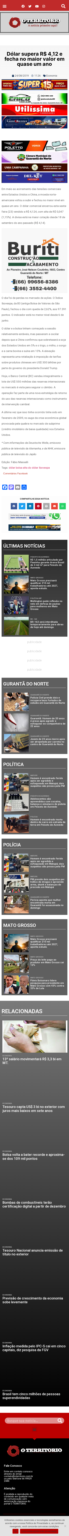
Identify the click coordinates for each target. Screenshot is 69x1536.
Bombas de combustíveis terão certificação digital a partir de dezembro (34, 1204)
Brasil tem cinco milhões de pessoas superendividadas (31, 1396)
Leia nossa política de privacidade (39, 1531)
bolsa (19, 467)
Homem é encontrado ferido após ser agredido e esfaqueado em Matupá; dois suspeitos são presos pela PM (47, 782)
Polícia (34, 817)
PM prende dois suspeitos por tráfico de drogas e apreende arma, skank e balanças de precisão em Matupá (47, 883)
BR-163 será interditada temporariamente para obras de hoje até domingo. (46, 624)
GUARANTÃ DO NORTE (39, 695)
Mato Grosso (36, 578)
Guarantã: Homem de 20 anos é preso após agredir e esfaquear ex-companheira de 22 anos (47, 722)
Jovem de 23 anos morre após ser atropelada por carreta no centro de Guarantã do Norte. (47, 742)
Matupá (33, 775)
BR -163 (33, 619)
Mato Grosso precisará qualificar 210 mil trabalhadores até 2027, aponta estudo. (44, 584)
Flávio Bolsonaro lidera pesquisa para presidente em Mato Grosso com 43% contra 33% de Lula (47, 984)
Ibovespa (44, 467)
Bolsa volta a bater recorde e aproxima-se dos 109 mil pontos (33, 1156)
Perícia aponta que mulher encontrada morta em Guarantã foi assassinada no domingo (47, 904)
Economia (51, 75)
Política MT (36, 598)
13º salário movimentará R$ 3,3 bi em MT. (31, 1061)
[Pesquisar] (60, 1420)
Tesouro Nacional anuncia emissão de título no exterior (32, 1252)
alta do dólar (30, 467)
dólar (12, 467)
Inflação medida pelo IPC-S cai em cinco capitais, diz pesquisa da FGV (34, 1348)
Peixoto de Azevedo (39, 557)
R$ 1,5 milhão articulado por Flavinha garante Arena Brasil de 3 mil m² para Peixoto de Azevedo (47, 563)
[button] (5, 6)
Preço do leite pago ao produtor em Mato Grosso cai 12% (47, 962)
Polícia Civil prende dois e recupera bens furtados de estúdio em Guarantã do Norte (47, 700)
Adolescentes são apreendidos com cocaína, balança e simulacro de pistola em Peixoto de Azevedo (48, 802)
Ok (15, 1531)
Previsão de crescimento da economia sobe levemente (32, 1300)
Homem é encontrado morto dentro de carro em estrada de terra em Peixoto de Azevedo (47, 822)
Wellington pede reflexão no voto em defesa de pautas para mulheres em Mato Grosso (46, 605)
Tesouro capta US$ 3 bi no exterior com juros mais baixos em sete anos (33, 1109)
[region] (34, 84)
